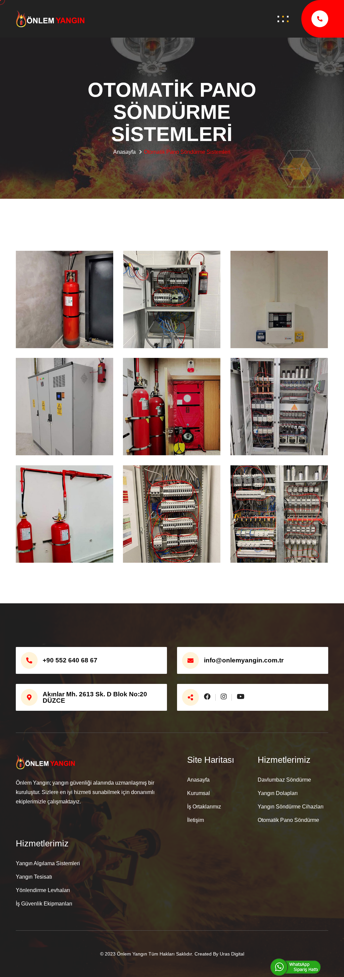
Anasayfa (198, 780)
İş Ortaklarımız (204, 806)
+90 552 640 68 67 (70, 660)
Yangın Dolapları (278, 793)
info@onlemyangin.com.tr (244, 660)
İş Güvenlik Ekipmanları (44, 903)
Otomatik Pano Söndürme (288, 820)
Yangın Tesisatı (34, 877)
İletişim (195, 820)
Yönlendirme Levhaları (43, 890)
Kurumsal (198, 793)
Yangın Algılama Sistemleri (48, 863)
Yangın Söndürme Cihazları (291, 806)
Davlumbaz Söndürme (284, 780)
